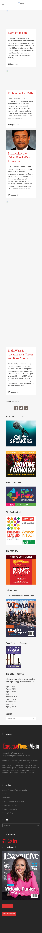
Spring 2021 (11, 686)
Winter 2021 (11, 689)
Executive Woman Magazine (13, 801)
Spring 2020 (11, 691)
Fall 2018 (9, 704)
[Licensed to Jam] (21, 19)
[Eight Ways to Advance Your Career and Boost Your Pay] (21, 274)
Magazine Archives (9, 805)
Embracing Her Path (20, 93)
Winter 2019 (11, 702)
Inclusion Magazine (9, 809)
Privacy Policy (7, 813)
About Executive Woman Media (14, 790)
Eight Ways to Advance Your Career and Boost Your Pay (20, 354)
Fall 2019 (9, 694)
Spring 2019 (11, 699)
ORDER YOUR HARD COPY (9, 914)
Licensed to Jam (17, 33)
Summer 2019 (11, 696)
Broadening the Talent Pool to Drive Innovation (20, 157)
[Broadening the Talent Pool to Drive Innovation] (21, 140)
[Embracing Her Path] (21, 80)
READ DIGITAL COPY (8, 906)
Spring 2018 (11, 707)
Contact (5, 794)
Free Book (6, 798)
